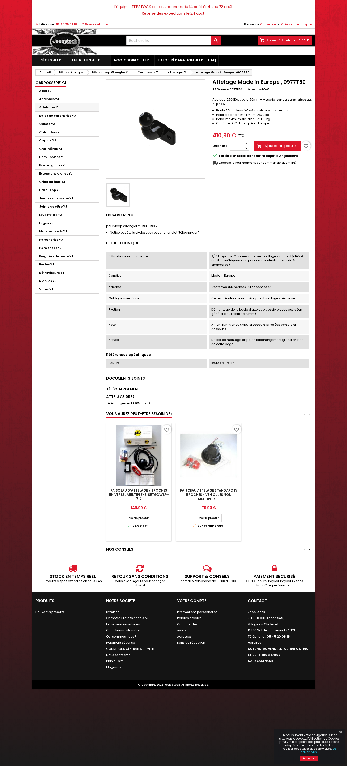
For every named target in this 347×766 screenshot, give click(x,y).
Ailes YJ (45, 91)
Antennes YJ (49, 99)
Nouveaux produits (49, 612)
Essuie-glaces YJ (53, 165)
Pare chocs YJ (50, 248)
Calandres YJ (50, 132)
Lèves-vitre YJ (50, 215)
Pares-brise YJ (51, 239)
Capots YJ (47, 140)
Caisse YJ (47, 124)
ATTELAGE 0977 (120, 396)
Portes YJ (46, 264)
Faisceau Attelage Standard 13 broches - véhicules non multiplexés (208, 494)
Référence (220, 89)
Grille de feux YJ (52, 182)
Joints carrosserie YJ (56, 198)
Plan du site (115, 661)
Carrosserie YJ (50, 83)
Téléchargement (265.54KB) (128, 403)
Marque (254, 89)
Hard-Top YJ (49, 190)
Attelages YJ (49, 107)
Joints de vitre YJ (53, 206)
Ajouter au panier (276, 146)
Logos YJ (46, 223)
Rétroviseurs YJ (51, 272)
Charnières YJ (50, 148)
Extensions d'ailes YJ (55, 173)
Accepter (309, 758)
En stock (239, 156)
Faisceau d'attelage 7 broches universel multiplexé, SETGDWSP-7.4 (139, 494)
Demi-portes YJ (52, 157)
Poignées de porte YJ (56, 256)
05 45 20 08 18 (66, 24)
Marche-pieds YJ (53, 231)
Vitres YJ (46, 289)
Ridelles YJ (47, 281)
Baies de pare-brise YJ (57, 115)
